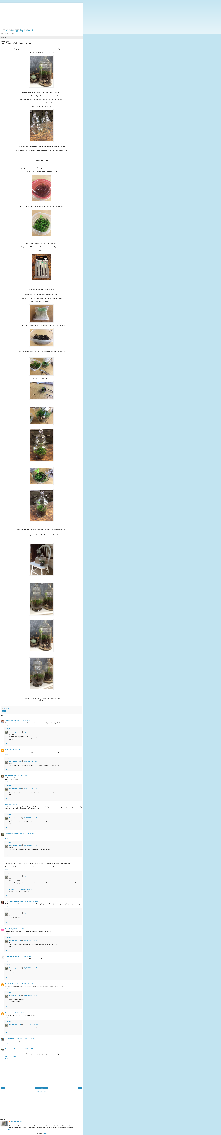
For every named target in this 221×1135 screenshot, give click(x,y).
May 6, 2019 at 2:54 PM (30, 732)
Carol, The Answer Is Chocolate (14, 901)
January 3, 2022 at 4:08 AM (26, 1049)
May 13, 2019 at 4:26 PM (30, 817)
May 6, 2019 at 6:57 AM (23, 720)
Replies (9, 729)
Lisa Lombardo (9, 861)
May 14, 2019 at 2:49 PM (21, 861)
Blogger (45, 1133)
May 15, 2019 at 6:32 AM (25, 889)
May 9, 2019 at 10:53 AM (30, 761)
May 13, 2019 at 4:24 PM (30, 845)
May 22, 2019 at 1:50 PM (30, 968)
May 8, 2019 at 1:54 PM (15, 749)
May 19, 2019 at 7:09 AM (24, 956)
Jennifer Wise (9, 775)
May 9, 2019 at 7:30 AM (20, 775)
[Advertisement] (41, 15)
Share (3, 711)
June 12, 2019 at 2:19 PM (27, 1038)
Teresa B (7, 929)
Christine (7, 1013)
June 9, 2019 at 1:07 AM (17, 1013)
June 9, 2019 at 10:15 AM (31, 1024)
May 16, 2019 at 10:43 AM (18, 929)
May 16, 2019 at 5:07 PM (30, 913)
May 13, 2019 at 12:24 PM (27, 833)
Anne (6, 804)
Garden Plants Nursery (11, 1049)
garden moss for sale (11, 1056)
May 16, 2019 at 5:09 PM (30, 940)
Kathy (6, 749)
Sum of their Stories (11, 956)
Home (41, 1088)
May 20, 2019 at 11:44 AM (26, 983)
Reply (6, 725)
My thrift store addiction (12, 833)
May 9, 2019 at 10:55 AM (30, 788)
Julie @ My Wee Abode (11, 983)
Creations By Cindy (10, 720)
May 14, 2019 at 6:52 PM (30, 876)
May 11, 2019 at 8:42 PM (15, 804)
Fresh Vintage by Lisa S (17, 30)
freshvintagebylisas (15, 732)
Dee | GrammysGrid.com (12, 1038)
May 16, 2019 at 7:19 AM (31, 901)
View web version (41, 1091)
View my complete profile (7, 1129)
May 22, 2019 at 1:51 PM (30, 995)
